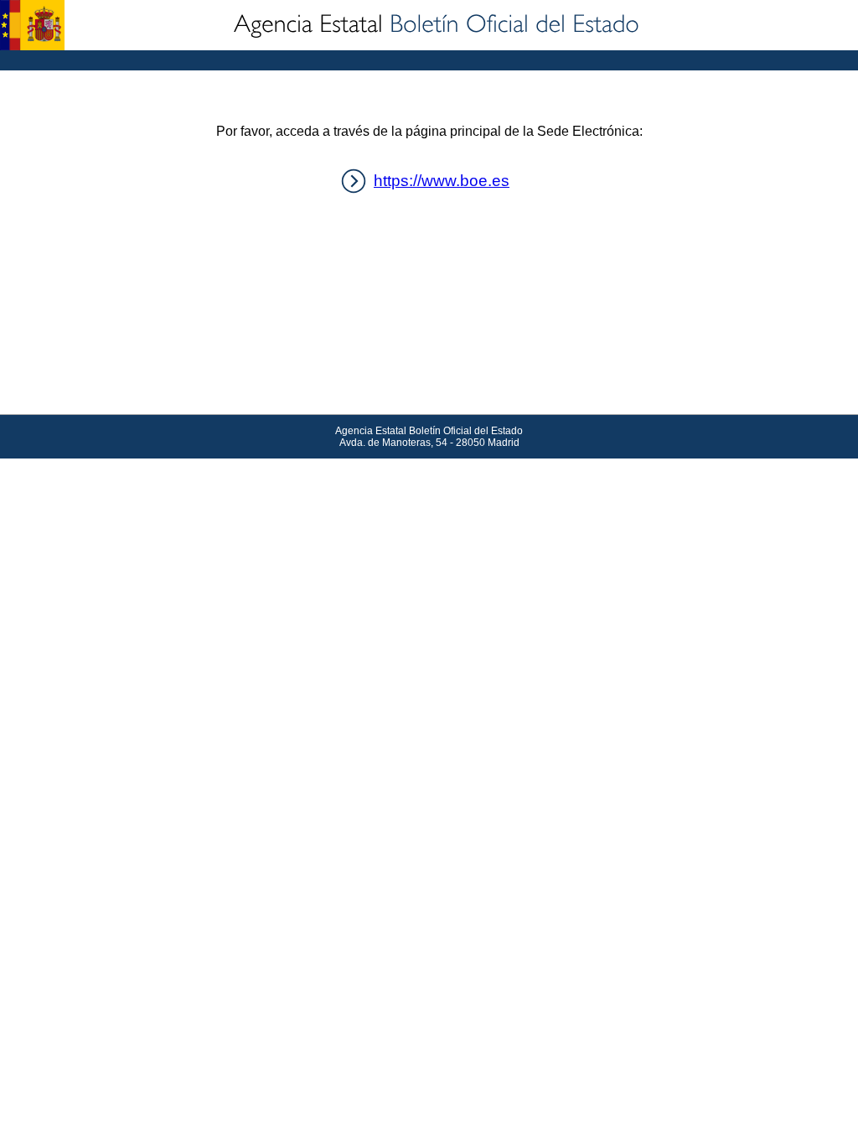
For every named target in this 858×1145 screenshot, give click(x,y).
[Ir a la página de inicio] (434, 25)
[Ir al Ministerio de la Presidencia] (32, 25)
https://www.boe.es (441, 180)
